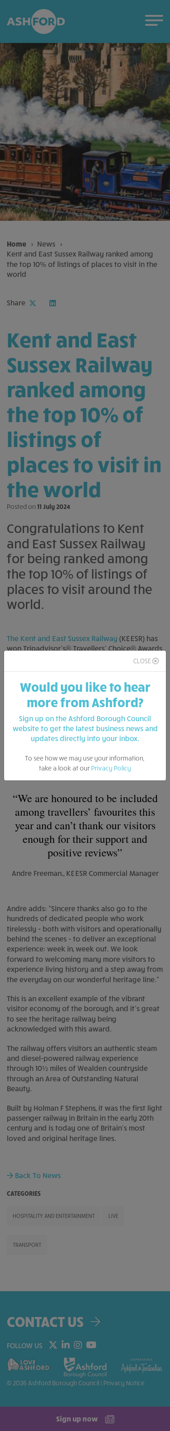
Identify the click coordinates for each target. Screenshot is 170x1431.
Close (142, 661)
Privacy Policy (111, 768)
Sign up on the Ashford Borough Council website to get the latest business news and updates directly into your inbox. (85, 728)
